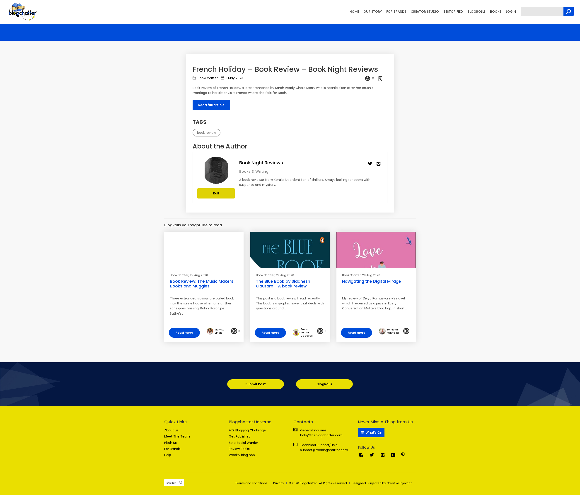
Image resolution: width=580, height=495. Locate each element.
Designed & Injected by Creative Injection (382, 483)
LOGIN (511, 11)
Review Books (239, 449)
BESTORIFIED (453, 11)
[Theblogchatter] (22, 11)
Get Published (240, 436)
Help (167, 455)
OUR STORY (372, 11)
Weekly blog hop (242, 455)
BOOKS (495, 11)
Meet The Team (177, 436)
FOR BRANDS (396, 11)
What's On (373, 432)
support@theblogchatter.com (324, 450)
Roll (216, 193)
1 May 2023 (234, 78)
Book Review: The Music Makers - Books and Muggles (203, 283)
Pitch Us (170, 442)
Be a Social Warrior (243, 442)
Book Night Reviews (261, 163)
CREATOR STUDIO (425, 11)
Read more (184, 332)
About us (171, 430)
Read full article (211, 105)
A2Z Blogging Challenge (247, 430)
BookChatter (207, 78)
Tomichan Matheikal (393, 331)
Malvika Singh (220, 331)
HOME (354, 11)
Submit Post (255, 384)
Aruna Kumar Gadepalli (307, 332)
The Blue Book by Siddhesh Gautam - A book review (283, 283)
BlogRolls (324, 384)
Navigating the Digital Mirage (371, 281)
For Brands (172, 449)
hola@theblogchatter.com (321, 435)
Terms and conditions (251, 483)
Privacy (278, 483)
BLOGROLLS (476, 11)
